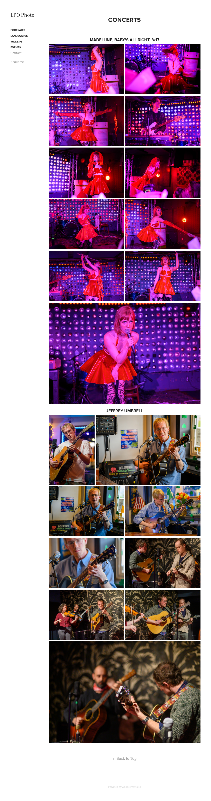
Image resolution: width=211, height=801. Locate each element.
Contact (16, 53)
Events (16, 47)
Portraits (18, 30)
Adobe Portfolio (131, 787)
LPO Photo (22, 15)
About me (17, 62)
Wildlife (16, 42)
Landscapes (19, 36)
